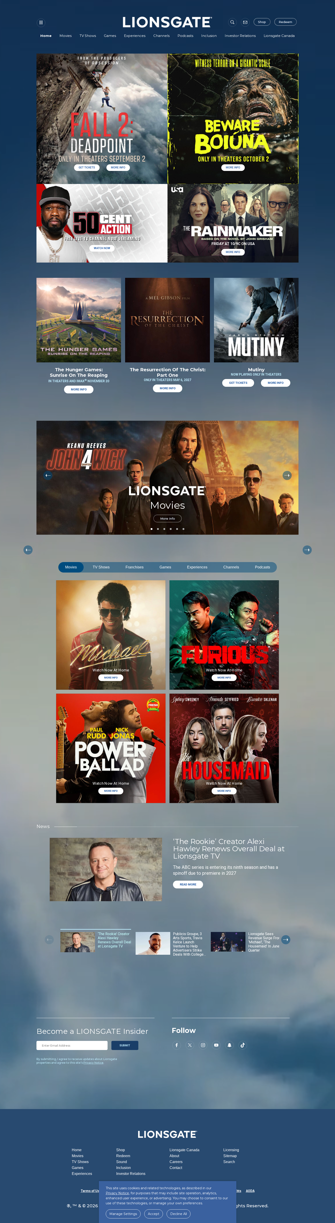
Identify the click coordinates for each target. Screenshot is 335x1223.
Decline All (178, 1214)
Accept (153, 1214)
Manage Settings (123, 1214)
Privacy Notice (93, 1062)
